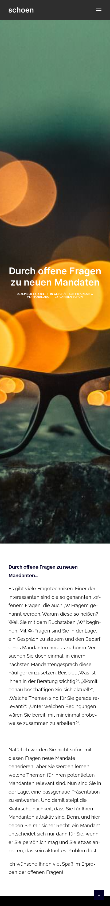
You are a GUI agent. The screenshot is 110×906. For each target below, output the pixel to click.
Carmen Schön (71, 296)
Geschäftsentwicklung (73, 293)
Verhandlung (38, 296)
